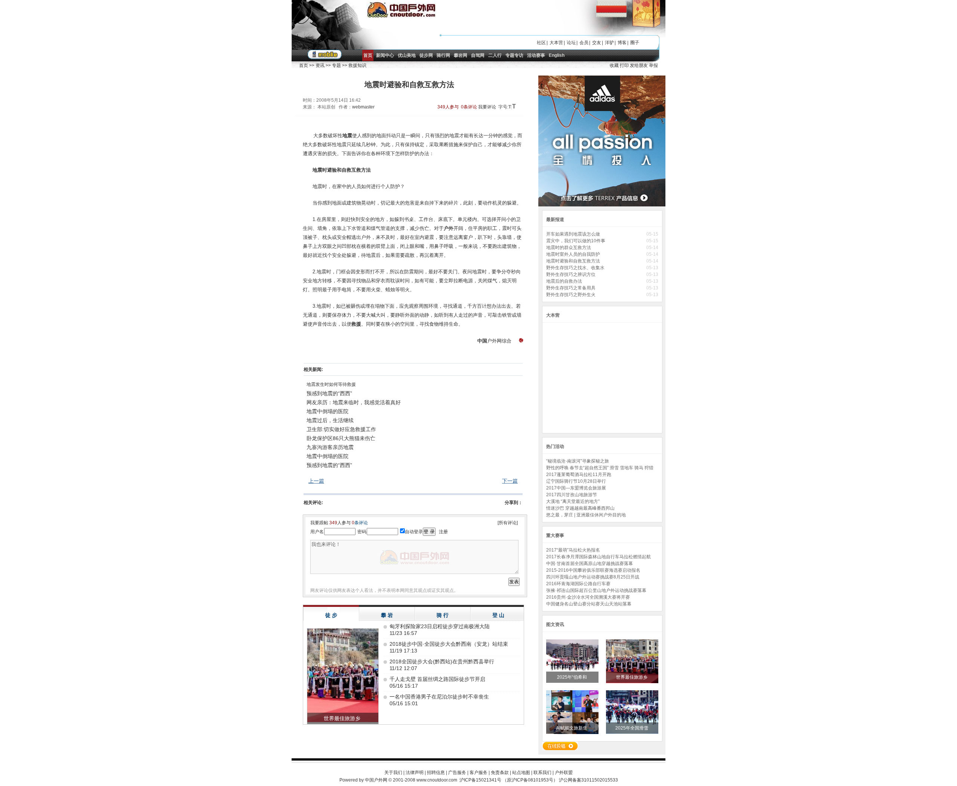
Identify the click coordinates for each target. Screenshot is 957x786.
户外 (448, 228)
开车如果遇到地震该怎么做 (573, 234)
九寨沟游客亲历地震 (330, 447)
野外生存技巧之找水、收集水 (576, 267)
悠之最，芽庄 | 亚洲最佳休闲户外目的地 (586, 515)
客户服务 (478, 772)
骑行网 (443, 55)
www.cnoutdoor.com (436, 780)
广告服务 (457, 772)
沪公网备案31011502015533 (588, 780)
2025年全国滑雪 (632, 728)
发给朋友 (639, 65)
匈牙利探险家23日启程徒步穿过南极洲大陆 (440, 626)
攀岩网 (460, 55)
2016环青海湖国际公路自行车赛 (578, 583)
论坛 (571, 42)
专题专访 (514, 55)
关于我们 (393, 772)
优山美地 (407, 55)
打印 (624, 65)
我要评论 (487, 107)
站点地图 (521, 772)
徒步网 (426, 55)
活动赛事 (536, 55)
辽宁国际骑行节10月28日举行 (576, 481)
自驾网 (477, 55)
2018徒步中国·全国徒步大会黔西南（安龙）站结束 (449, 644)
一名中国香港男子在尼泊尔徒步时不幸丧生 (439, 697)
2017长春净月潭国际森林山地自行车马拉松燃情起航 (598, 556)
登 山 (498, 615)
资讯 (320, 65)
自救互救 (351, 170)
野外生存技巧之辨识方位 (571, 274)
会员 (583, 42)
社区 (541, 42)
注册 (443, 531)
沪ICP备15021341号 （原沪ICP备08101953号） (508, 780)
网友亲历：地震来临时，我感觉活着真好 (354, 402)
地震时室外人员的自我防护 (573, 254)
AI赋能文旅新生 (572, 728)
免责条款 (500, 772)
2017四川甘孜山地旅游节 (571, 494)
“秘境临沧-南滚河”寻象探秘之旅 (577, 461)
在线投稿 (560, 746)
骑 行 (443, 615)
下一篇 (510, 481)
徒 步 (331, 615)
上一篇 (316, 481)
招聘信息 (436, 772)
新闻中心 (385, 55)
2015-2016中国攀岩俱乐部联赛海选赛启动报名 (593, 570)
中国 (482, 341)
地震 (347, 135)
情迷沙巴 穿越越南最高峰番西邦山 (580, 508)
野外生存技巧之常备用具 (571, 288)
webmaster (363, 107)
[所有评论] (508, 522)
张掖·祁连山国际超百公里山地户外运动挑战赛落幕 (596, 590)
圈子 (634, 42)
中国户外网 (376, 780)
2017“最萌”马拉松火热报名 (573, 550)
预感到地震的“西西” (329, 393)
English (556, 55)
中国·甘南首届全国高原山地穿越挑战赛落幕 (589, 563)
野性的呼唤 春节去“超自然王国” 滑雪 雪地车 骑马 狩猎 (599, 467)
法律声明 (415, 772)
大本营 (556, 42)
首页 (367, 55)
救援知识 (357, 65)
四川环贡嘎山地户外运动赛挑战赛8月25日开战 (592, 577)
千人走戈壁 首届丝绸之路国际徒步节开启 (437, 679)
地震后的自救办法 (564, 281)
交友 (596, 42)
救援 (356, 324)
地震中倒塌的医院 (327, 411)
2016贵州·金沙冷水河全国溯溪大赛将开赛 (588, 597)
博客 (622, 42)
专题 (336, 65)
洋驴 (609, 42)
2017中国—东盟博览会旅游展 (576, 488)
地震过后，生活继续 (330, 420)
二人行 (495, 55)
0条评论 (469, 107)
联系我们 (542, 772)
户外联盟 (564, 772)
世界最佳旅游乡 (632, 677)
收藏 (614, 65)
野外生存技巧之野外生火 (571, 294)
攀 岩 (387, 615)
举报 (653, 65)
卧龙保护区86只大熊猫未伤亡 (341, 438)
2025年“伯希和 (572, 677)
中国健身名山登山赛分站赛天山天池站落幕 (588, 604)
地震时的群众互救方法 (569, 247)
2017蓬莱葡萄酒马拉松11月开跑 (578, 474)
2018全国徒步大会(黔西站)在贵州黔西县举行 (442, 661)
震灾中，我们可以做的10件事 (576, 240)
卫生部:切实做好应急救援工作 (341, 429)
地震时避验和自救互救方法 (573, 261)
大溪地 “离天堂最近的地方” (573, 501)
